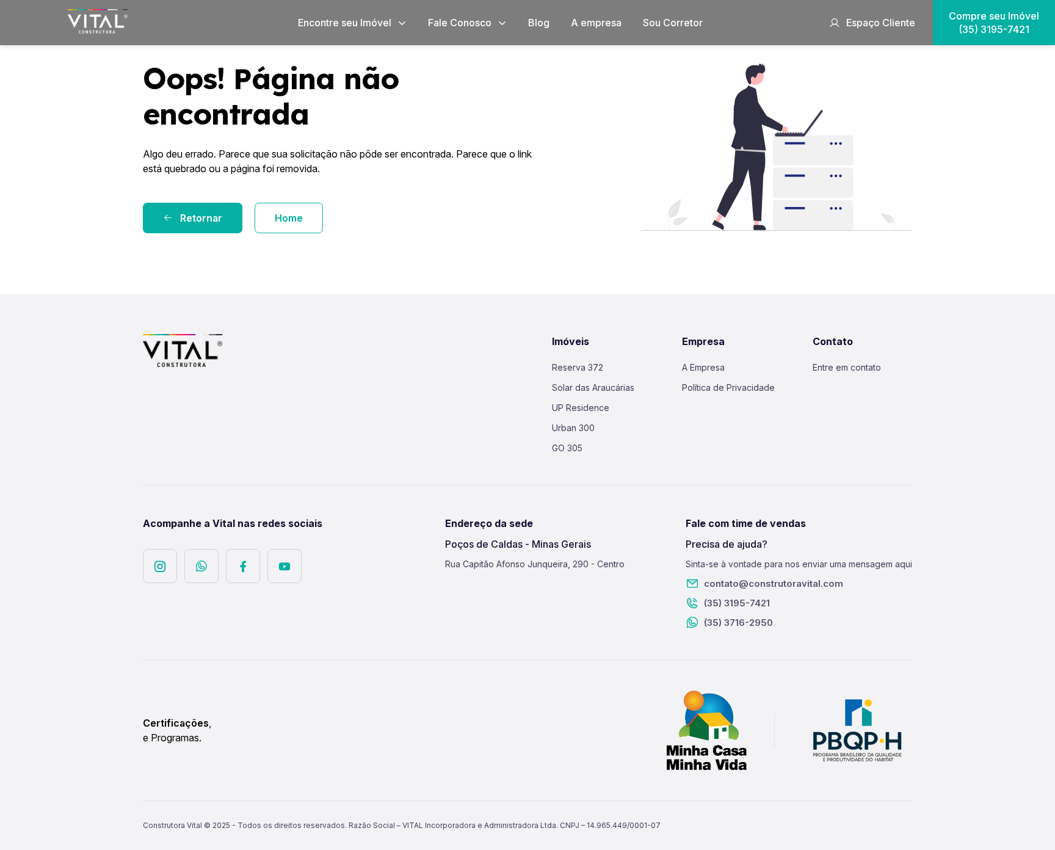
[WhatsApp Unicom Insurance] (201, 566)
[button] (352, 22)
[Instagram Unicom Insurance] (160, 566)
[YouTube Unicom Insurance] (284, 566)
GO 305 (567, 448)
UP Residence (580, 407)
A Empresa (703, 367)
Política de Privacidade (728, 387)
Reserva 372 (577, 367)
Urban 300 (573, 428)
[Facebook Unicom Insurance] (243, 566)
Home (289, 218)
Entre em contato (847, 367)
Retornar (201, 218)
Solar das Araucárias (593, 387)
